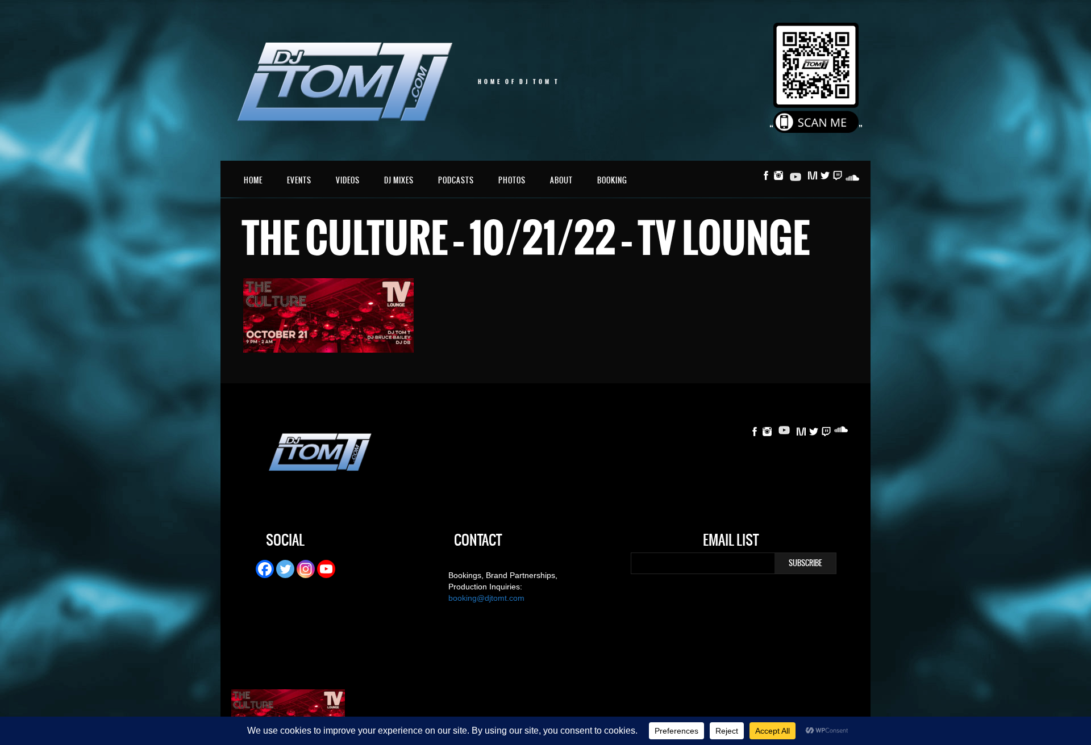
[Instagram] (306, 569)
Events (299, 180)
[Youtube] (326, 569)
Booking (612, 180)
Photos (512, 180)
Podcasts (456, 180)
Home (253, 180)
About (561, 180)
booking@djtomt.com (486, 597)
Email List (731, 541)
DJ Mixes (399, 180)
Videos (348, 180)
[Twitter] (285, 569)
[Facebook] (265, 569)
